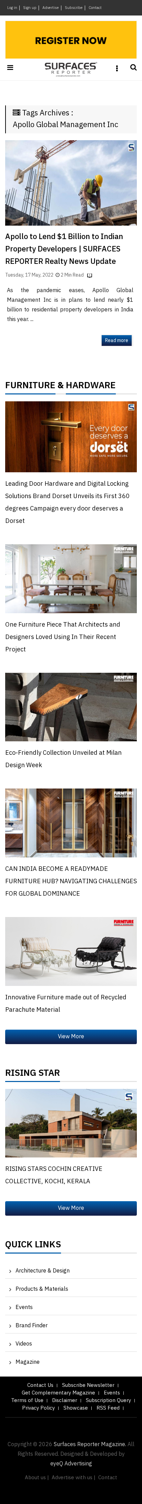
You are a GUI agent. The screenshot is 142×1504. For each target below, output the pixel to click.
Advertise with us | (73, 1477)
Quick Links (33, 1246)
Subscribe (74, 8)
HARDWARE (91, 387)
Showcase (75, 1408)
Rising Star (32, 1075)
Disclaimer (64, 1400)
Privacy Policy (38, 1408)
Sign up (30, 8)
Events (24, 1307)
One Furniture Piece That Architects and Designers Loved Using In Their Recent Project (62, 637)
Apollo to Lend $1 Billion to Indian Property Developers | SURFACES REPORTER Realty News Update (64, 249)
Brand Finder (32, 1325)
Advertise (50, 8)
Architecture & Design (43, 1271)
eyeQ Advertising (71, 1464)
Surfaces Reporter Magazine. (90, 1444)
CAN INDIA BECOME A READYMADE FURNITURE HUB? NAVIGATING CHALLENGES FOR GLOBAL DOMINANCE (71, 881)
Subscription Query (108, 1400)
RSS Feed (108, 1408)
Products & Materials (42, 1289)
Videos (24, 1344)
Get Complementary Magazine (58, 1393)
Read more (116, 340)
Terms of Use (27, 1400)
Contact (95, 8)
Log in (12, 8)
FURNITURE (30, 387)
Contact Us (40, 1385)
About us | (37, 1477)
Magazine (28, 1362)
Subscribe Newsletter (88, 1385)
